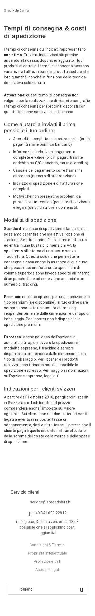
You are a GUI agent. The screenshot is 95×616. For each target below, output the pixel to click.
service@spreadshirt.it (50, 502)
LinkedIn (26, 455)
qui (56, 376)
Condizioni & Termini (47, 545)
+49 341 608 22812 (49, 513)
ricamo (38, 365)
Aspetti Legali (47, 570)
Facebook (8, 455)
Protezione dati (47, 561)
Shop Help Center (16, 10)
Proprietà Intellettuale (47, 553)
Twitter (17, 455)
